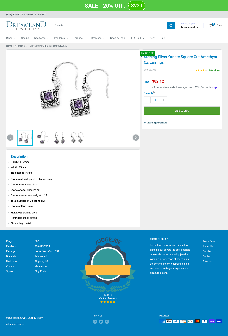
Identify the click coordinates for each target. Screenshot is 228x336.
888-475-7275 (42, 246)
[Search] (171, 25)
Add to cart (182, 110)
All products (21, 46)
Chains (25, 38)
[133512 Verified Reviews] (108, 302)
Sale (162, 38)
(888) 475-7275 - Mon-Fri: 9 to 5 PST (26, 14)
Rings (9, 38)
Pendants (59, 38)
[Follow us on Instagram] (107, 321)
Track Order (209, 241)
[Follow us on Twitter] (101, 321)
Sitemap (207, 261)
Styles (9, 271)
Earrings (78, 38)
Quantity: (149, 93)
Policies (207, 251)
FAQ (37, 241)
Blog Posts (40, 271)
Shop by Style (117, 38)
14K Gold (136, 38)
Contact (207, 256)
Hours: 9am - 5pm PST (47, 251)
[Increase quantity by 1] (163, 100)
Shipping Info (42, 261)
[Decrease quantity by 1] (147, 100)
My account (188, 27)
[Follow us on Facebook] (95, 321)
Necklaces (39, 38)
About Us (208, 246)
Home (9, 46)
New (152, 38)
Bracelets (96, 38)
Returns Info (41, 256)
